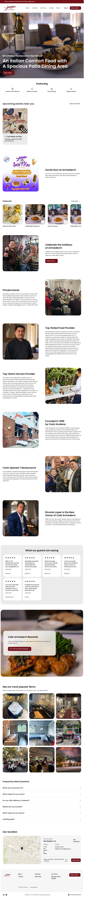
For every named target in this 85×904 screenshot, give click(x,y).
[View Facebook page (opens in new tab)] (4, 895)
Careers (51, 8)
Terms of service (23, 887)
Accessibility (33, 887)
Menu (27, 8)
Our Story (43, 8)
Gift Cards (38, 877)
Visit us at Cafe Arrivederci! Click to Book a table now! (19, 1)
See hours (66, 860)
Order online (76, 860)
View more (8, 569)
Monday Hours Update (55, 877)
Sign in (66, 8)
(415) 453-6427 (59, 847)
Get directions (76, 840)
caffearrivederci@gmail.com (63, 849)
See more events (75, 104)
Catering (35, 8)
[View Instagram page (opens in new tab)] (6, 895)
